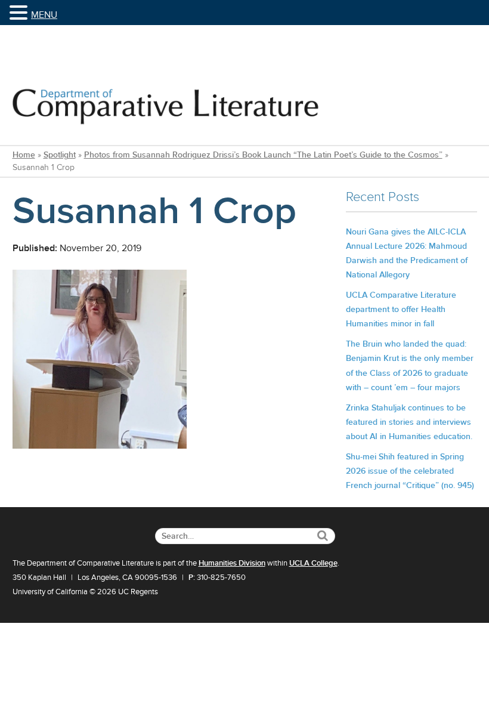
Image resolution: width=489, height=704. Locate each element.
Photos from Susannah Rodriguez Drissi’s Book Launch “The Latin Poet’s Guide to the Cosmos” (263, 154)
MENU (44, 15)
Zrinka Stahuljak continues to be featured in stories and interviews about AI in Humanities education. (409, 422)
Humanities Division (232, 563)
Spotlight (60, 154)
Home (24, 154)
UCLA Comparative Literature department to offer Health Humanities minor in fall (401, 309)
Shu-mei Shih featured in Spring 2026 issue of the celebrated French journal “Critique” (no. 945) (410, 471)
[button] (20, 13)
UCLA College (313, 563)
